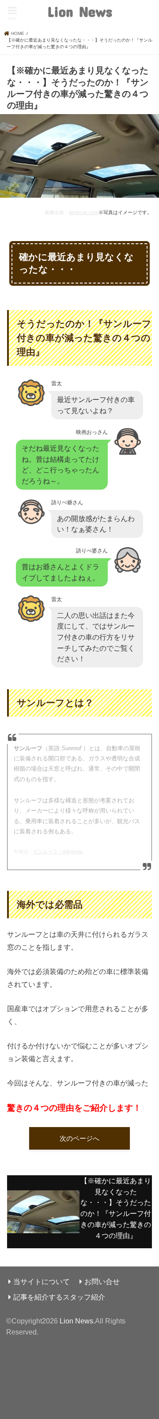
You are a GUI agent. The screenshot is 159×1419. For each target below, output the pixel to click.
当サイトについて (41, 1281)
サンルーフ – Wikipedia (58, 851)
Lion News (79, 11)
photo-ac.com (83, 212)
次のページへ (79, 1138)
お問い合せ (102, 1281)
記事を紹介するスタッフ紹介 (59, 1297)
